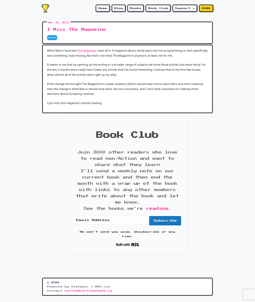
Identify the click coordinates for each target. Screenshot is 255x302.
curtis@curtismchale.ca (89, 291)
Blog (118, 8)
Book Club (158, 8)
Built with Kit (127, 244)
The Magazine (86, 50)
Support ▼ (185, 8)
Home (102, 8)
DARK (206, 8)
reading (157, 208)
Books (135, 8)
